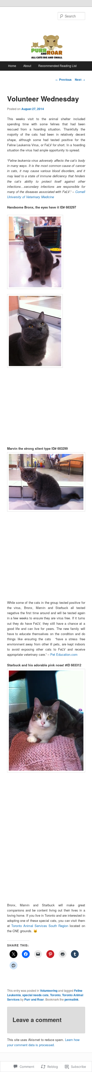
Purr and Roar (34, 999)
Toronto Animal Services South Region (39, 925)
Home (12, 66)
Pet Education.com (64, 654)
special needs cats (35, 995)
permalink (72, 999)
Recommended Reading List (57, 66)
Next (80, 79)
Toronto (55, 995)
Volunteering (48, 990)
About (27, 66)
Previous (63, 79)
